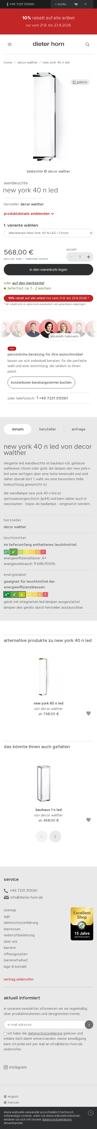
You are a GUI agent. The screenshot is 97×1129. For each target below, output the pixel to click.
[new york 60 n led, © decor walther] (48, 694)
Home (8, 62)
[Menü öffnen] (10, 44)
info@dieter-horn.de (27, 897)
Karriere (10, 948)
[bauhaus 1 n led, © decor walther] (48, 801)
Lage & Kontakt (15, 966)
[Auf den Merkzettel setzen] (88, 714)
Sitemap (10, 910)
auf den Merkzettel (28, 283)
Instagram (18, 1067)
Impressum (12, 929)
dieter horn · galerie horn (49, 44)
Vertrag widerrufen (18, 979)
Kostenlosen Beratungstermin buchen (41, 382)
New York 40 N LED (56, 62)
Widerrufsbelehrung (19, 935)
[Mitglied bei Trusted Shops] (82, 924)
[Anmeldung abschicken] (89, 1024)
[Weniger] (71, 257)
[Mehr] (88, 257)
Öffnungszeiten (16, 954)
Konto (62, 4)
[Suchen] (87, 44)
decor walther (27, 62)
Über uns (10, 941)
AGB (7, 916)
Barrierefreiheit (16, 960)
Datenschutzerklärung (21, 923)
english (13, 1096)
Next (55, 836)
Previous (42, 836)
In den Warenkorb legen (48, 270)
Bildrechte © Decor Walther (48, 171)
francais (13, 1102)
